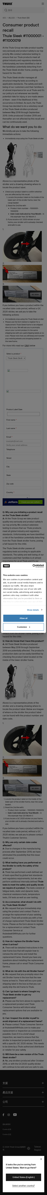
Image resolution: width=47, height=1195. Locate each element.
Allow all (23, 618)
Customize (22, 627)
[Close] (41, 1159)
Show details (33, 610)
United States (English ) (24, 1177)
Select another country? (23, 1185)
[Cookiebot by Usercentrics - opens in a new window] (33, 566)
